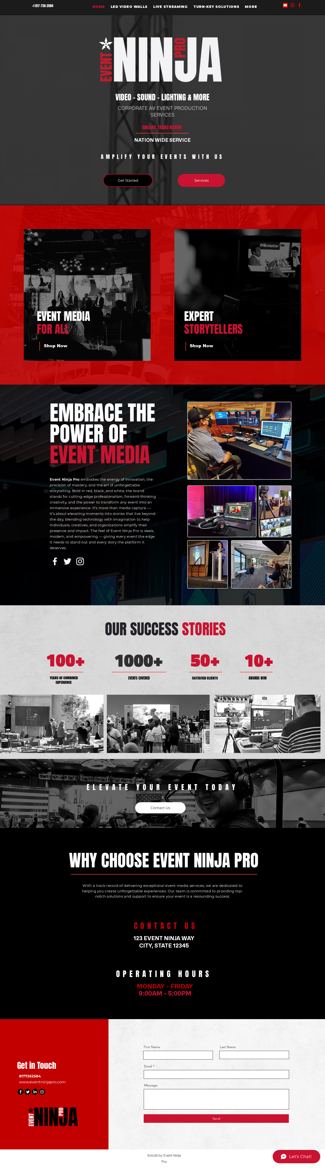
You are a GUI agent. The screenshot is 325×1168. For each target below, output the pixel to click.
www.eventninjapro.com (42, 1082)
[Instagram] (292, 5)
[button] (251, 6)
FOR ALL (53, 329)
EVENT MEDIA (63, 316)
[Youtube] (285, 5)
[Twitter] (67, 561)
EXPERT (199, 316)
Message (151, 1085)
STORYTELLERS (213, 329)
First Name (152, 1047)
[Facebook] (299, 5)
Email (148, 1066)
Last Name (228, 1047)
